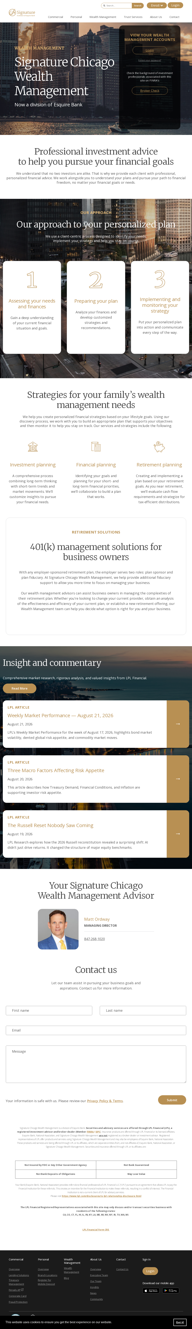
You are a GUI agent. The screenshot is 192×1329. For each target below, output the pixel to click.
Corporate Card (17, 1296)
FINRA (90, 1131)
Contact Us (122, 1269)
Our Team (95, 1281)
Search (137, 5)
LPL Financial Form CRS (96, 1229)
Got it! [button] (180, 1322)
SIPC (97, 1131)
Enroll (155, 5)
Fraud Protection (18, 1302)
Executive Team (99, 1275)
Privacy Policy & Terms (105, 1101)
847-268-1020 (94, 939)
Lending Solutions (19, 1275)
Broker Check (149, 91)
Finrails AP (14, 1290)
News (93, 1293)
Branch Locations (47, 1275)
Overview (14, 1269)
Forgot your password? (149, 60)
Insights (94, 1287)
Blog (66, 1278)
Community (96, 1299)
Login (175, 5)
